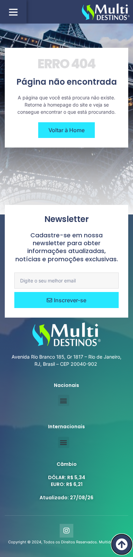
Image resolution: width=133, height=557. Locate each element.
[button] (13, 12)
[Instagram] (66, 531)
